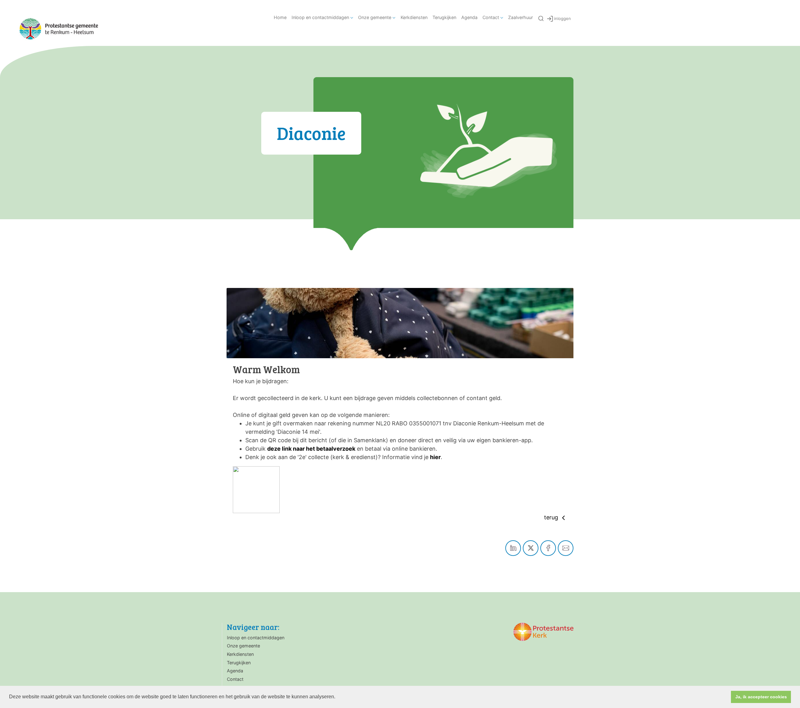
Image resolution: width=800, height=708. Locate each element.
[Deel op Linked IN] (513, 548)
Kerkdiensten (414, 17)
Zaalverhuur (520, 17)
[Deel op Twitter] (530, 548)
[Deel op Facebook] (548, 548)
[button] (337, 697)
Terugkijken (444, 17)
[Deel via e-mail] (565, 548)
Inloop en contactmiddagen (320, 17)
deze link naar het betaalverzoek (311, 448)
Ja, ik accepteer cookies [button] (761, 696)
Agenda (469, 17)
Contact (490, 17)
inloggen (562, 18)
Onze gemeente (374, 17)
